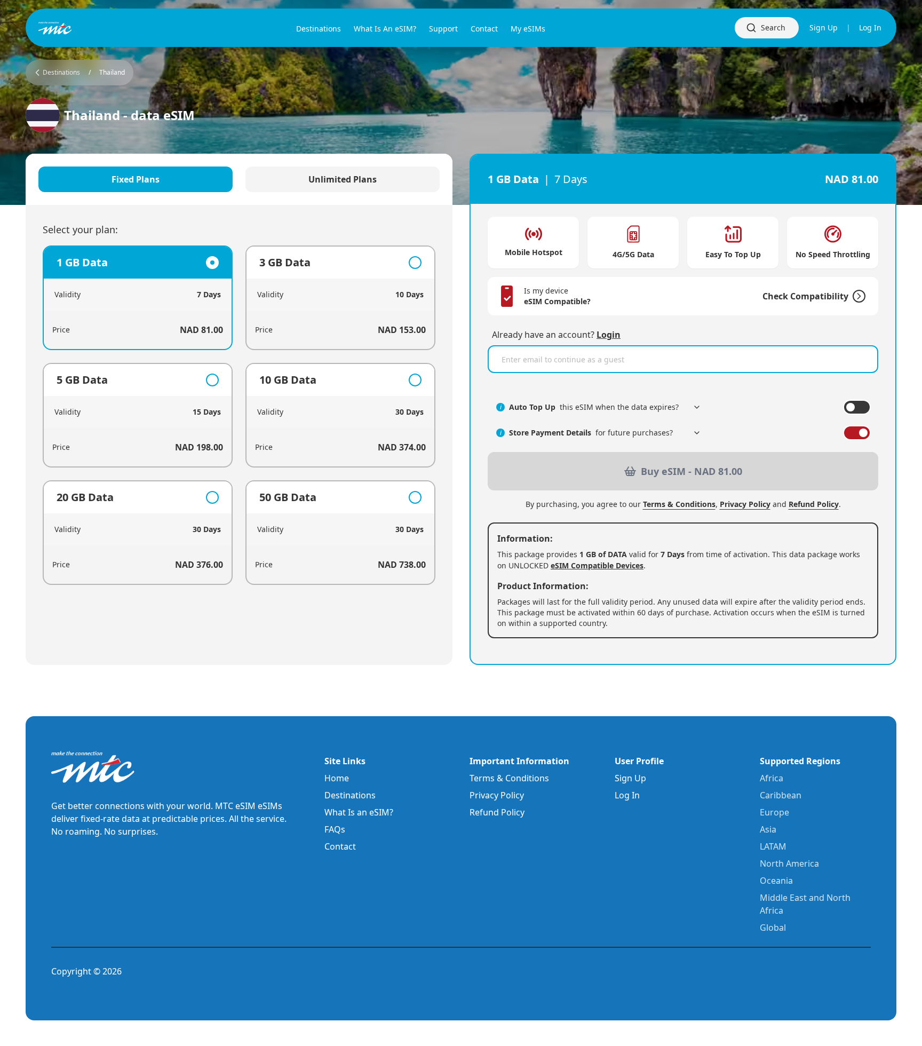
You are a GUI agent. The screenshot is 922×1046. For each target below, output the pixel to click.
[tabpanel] (239, 415)
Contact (340, 846)
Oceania (776, 880)
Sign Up (823, 27)
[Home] (72, 28)
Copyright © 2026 (86, 971)
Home (336, 778)
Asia (768, 829)
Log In (870, 27)
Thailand (112, 72)
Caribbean (780, 795)
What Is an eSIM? (358, 812)
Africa (771, 778)
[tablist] (239, 179)
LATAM (773, 846)
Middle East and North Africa (805, 904)
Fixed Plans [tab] (136, 179)
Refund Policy (814, 504)
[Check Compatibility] (856, 296)
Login (609, 334)
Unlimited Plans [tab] (342, 179)
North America (789, 863)
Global (773, 927)
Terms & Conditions (679, 504)
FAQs (334, 829)
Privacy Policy (745, 504)
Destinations (350, 795)
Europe (774, 812)
